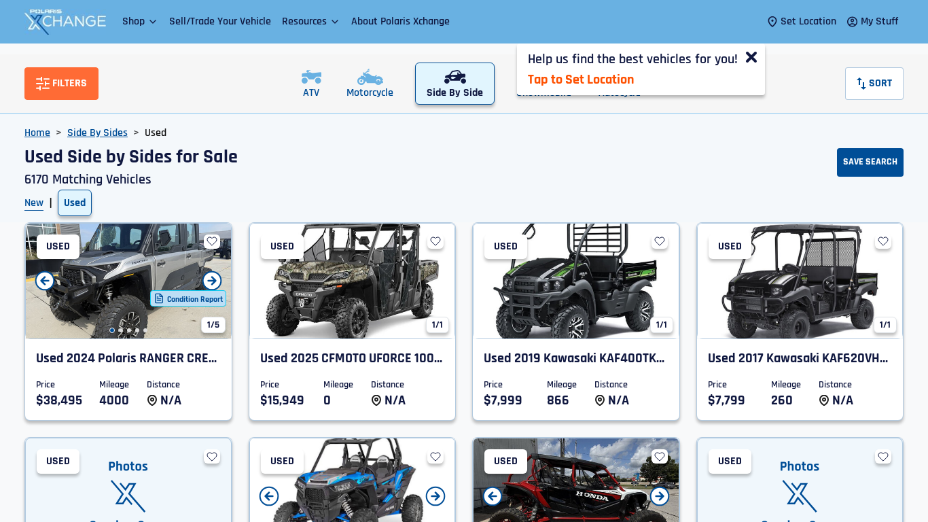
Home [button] (37, 133)
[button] (140, 21)
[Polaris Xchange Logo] (65, 21)
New (33, 203)
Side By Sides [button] (97, 133)
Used (75, 203)
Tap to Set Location (581, 79)
